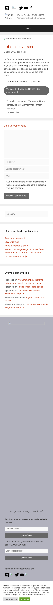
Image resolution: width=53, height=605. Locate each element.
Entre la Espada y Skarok (17, 245)
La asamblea (13, 112)
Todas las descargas (17, 101)
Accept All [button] (25, 599)
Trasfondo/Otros (36, 101)
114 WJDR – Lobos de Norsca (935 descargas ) (23, 90)
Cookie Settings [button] (11, 599)
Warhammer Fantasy (32, 105)
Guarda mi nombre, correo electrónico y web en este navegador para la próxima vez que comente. (26, 184)
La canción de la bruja (16, 256)
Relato (17, 105)
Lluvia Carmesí (12, 242)
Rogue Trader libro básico (30, 287)
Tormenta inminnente (15, 238)
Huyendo (11, 108)
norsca (10, 105)
